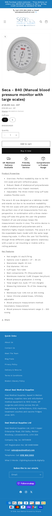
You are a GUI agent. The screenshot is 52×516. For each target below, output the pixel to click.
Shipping (4, 111)
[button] (4, 21)
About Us (9, 342)
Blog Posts (9, 359)
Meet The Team (11, 353)
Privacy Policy (11, 364)
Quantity (5, 130)
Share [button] (7, 320)
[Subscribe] (40, 475)
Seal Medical (21, 511)
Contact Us (10, 348)
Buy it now (26, 151)
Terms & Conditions (13, 375)
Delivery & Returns (13, 370)
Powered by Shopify (34, 511)
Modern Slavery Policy (15, 381)
